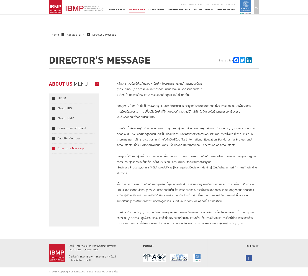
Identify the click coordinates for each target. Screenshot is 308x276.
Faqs (207, 4)
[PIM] (163, 257)
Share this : (226, 60)
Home (183, 4)
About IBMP (65, 118)
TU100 (61, 98)
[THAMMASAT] (186, 258)
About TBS (64, 108)
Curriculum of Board (71, 128)
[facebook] (249, 258)
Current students (179, 10)
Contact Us (218, 4)
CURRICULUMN (156, 10)
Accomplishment (203, 10)
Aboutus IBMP (137, 10)
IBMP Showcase (226, 10)
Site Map (230, 4)
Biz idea (114, 272)
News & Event (117, 10)
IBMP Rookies (195, 4)
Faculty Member (68, 138)
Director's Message (104, 35)
